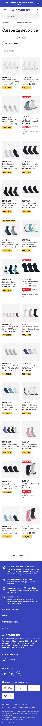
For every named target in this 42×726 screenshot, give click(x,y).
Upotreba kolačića (21, 694)
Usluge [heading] (5, 606)
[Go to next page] (28, 547)
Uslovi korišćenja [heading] (10, 612)
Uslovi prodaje (7, 694)
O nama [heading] (5, 618)
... (14, 22)
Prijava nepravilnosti (9, 697)
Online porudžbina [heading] (10, 600)
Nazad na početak (19, 555)
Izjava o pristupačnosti (27, 697)
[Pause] (38, 3)
